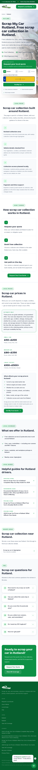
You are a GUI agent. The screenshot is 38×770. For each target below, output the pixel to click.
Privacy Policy (5, 753)
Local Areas (5, 707)
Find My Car (18, 84)
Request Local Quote (7, 701)
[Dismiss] (35, 759)
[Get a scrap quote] (33, 765)
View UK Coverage (13, 672)
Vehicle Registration (10, 75)
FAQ (3, 710)
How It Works (5, 704)
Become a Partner (7, 750)
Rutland (4, 718)
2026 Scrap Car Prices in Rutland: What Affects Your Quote (18, 745)
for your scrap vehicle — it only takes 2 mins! (22, 758)
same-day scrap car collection (19, 45)
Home (3, 14)
